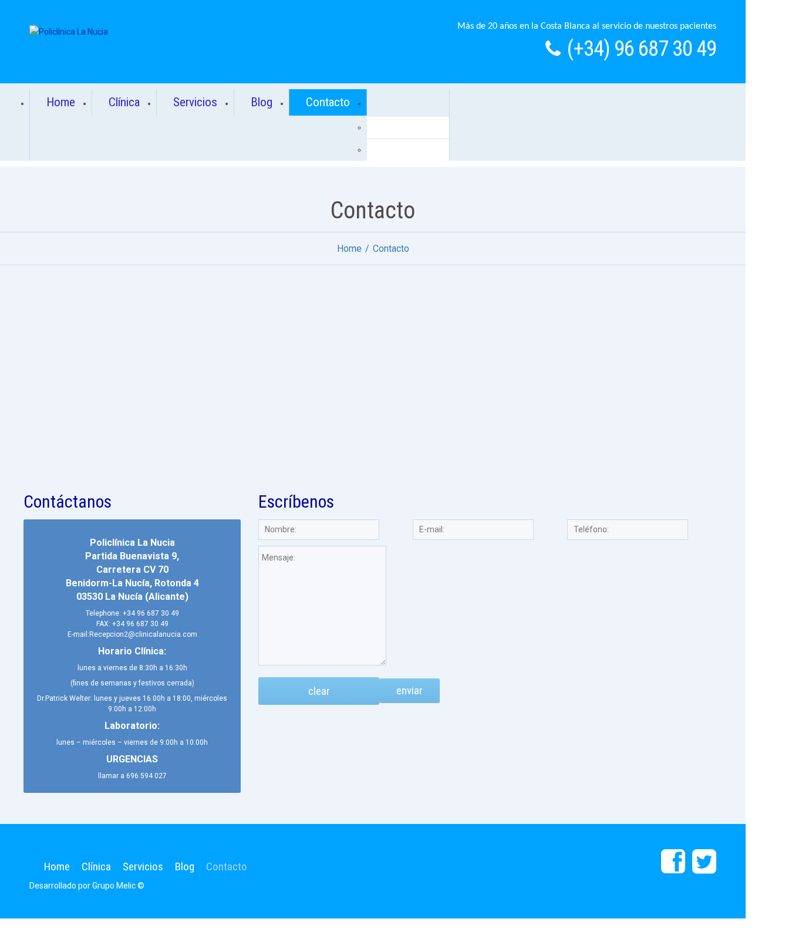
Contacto (328, 102)
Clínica (124, 102)
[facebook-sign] (673, 862)
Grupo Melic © (118, 885)
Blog (261, 102)
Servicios (195, 102)
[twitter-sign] (704, 862)
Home (60, 102)
